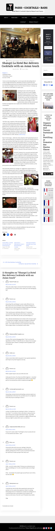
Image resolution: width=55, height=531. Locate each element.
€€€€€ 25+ (32, 60)
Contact (23, 22)
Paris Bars (14, 17)
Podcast (50, 17)
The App (42, 17)
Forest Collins (25, 69)
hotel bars (10, 60)
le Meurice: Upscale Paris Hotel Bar (27, 263)
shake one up (22, 134)
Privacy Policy (33, 22)
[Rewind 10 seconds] (49, 195)
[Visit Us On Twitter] (51, 528)
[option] (48, 203)
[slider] (52, 173)
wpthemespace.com (41, 528)
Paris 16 (22, 60)
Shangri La (26, 60)
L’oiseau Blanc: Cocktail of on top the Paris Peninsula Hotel (7, 244)
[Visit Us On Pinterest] (49, 528)
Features (24, 17)
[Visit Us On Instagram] (44, 528)
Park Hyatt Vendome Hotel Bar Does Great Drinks (31, 244)
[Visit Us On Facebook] (46, 528)
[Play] (45, 174)
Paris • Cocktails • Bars (29, 526)
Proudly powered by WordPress (17, 528)
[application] (48, 173)
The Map (34, 17)
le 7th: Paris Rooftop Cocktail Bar (13, 262)
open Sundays (16, 60)
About (6, 17)
